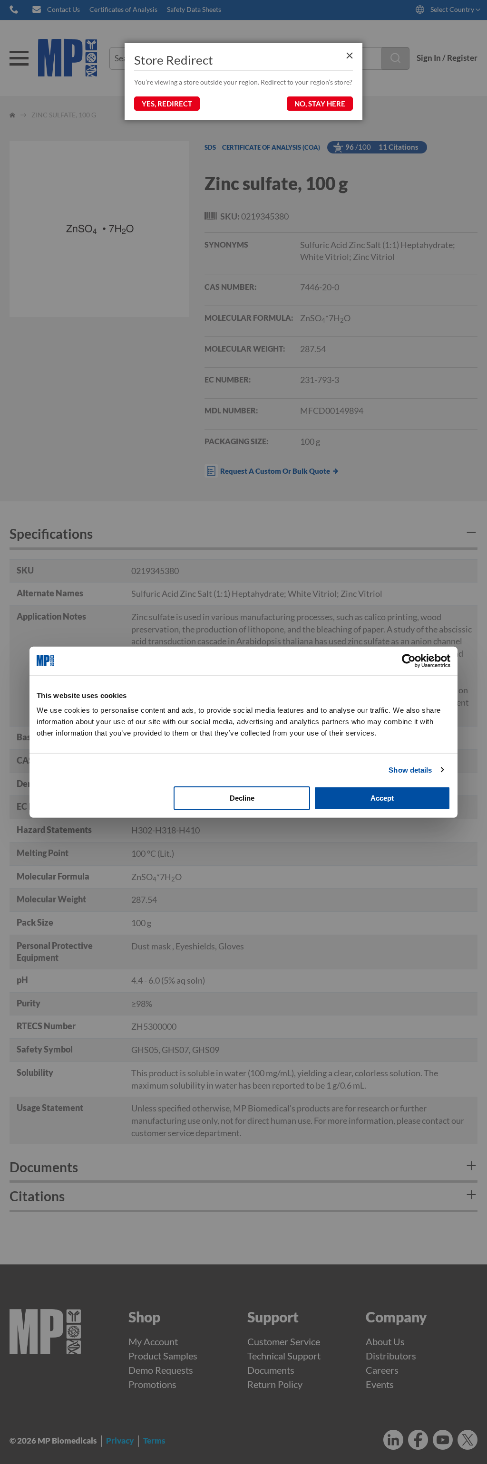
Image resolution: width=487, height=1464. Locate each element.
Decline (242, 798)
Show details (410, 769)
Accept (382, 798)
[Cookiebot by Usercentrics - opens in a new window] (408, 660)
